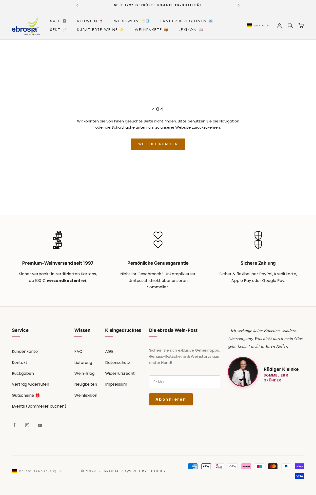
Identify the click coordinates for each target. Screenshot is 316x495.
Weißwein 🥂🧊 (132, 21)
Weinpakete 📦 (152, 29)
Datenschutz (117, 362)
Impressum (116, 384)
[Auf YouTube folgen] (40, 425)
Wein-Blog (84, 373)
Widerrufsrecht (120, 373)
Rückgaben (23, 373)
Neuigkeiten (85, 384)
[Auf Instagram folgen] (27, 425)
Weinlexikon (85, 395)
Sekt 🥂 (58, 29)
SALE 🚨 (58, 21)
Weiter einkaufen (158, 143)
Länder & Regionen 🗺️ (187, 21)
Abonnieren (171, 399)
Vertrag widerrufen (30, 384)
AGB (109, 351)
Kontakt (19, 362)
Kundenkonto (25, 351)
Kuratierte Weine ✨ (101, 29)
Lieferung (83, 362)
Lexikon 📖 (191, 29)
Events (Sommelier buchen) (39, 406)
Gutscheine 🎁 (26, 395)
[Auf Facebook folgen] (14, 425)
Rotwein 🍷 (90, 21)
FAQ (78, 351)
